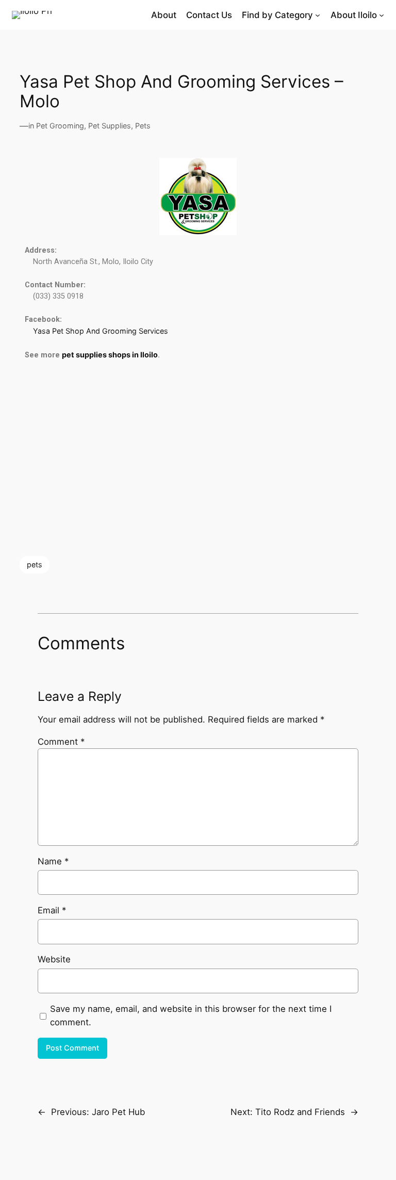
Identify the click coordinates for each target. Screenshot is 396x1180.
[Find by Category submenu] (317, 15)
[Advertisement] (198, 458)
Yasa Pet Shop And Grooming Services (100, 330)
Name (53, 861)
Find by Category (277, 15)
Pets (143, 125)
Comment (61, 741)
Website (54, 959)
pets (34, 564)
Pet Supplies (109, 125)
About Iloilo (354, 15)
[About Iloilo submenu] (381, 15)
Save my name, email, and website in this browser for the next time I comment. (191, 1015)
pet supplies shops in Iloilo (110, 354)
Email (52, 910)
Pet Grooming (60, 125)
